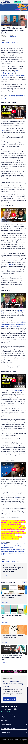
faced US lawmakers (17, 390)
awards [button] (4, 720)
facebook (8, 42)
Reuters (10, 264)
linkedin (13, 42)
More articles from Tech (13, 582)
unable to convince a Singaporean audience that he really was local (13, 75)
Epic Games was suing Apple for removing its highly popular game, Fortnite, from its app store (13, 324)
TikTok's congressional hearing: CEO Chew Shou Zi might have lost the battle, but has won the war (13, 97)
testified (3, 130)
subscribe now (10, 699)
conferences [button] (6, 725)
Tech (7, 13)
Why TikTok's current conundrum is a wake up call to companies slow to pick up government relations (13, 545)
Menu (25, 1)
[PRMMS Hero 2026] (14, 7)
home (3, 13)
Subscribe (18, 2)
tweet (16, 497)
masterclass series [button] (8, 728)
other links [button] (5, 733)
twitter (2, 42)
